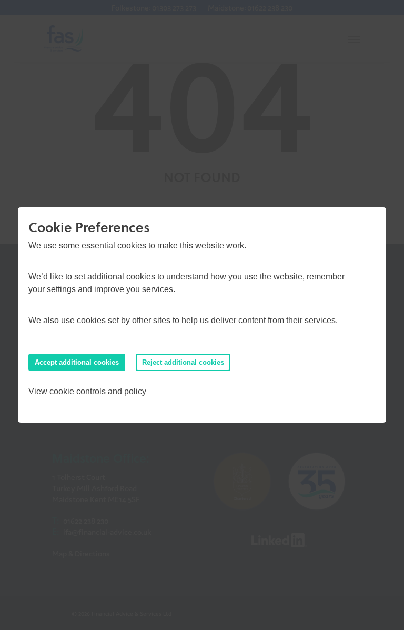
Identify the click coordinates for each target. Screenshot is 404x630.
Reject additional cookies (183, 362)
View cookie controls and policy (87, 391)
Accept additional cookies (77, 362)
